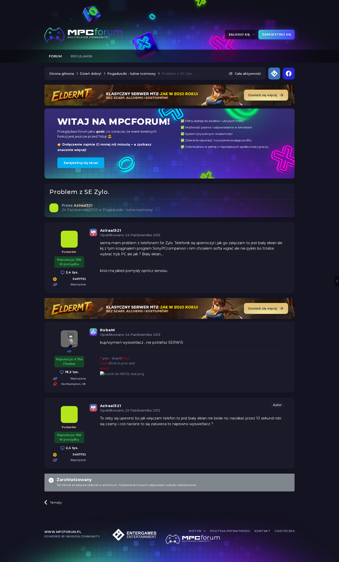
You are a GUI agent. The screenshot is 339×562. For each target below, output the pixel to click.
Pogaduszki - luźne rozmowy (128, 210)
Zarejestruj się (276, 34)
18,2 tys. (71, 372)
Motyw (196, 531)
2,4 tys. (71, 272)
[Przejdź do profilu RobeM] (69, 338)
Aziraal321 (110, 230)
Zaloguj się (240, 34)
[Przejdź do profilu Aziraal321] (53, 207)
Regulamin (81, 56)
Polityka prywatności (230, 531)
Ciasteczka (285, 531)
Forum (55, 56)
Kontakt (263, 531)
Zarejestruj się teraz (81, 163)
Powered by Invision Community (72, 536)
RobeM (107, 330)
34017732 (79, 279)
